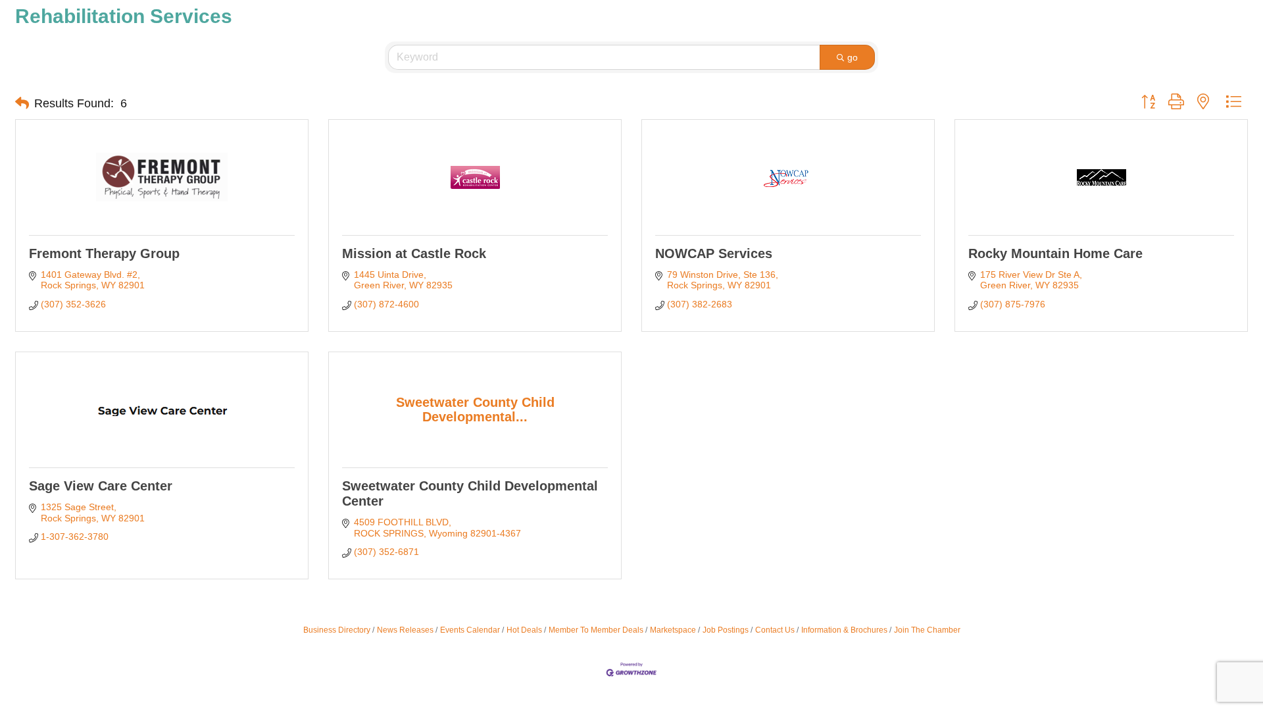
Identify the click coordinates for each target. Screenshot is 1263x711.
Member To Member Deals (596, 630)
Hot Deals (524, 630)
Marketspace (673, 630)
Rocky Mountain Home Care (1055, 253)
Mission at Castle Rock (414, 253)
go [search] (852, 57)
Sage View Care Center (100, 486)
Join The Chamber (927, 630)
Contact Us (775, 630)
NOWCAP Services (713, 253)
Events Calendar (470, 630)
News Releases (405, 630)
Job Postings (726, 630)
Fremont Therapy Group (104, 253)
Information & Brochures (844, 630)
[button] (22, 103)
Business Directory (336, 630)
